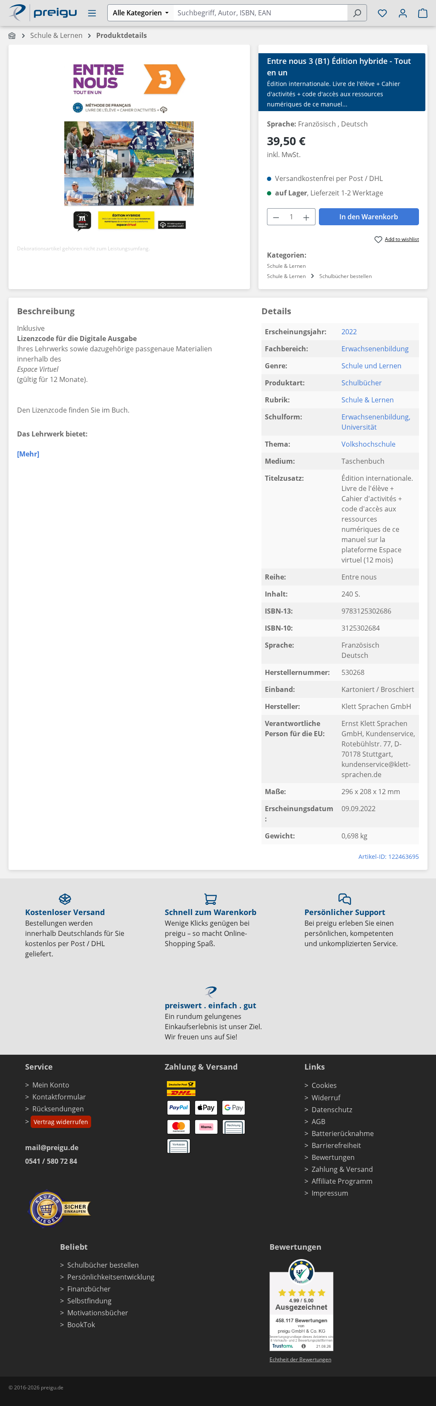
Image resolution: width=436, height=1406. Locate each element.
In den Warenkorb (368, 216)
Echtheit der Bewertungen (300, 1359)
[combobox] (260, 12)
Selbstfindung (89, 1301)
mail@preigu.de (51, 1147)
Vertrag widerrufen (61, 1122)
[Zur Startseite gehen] (43, 12)
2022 (349, 331)
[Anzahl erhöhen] (307, 216)
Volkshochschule (368, 444)
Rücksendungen (58, 1108)
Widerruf (326, 1097)
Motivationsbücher (97, 1312)
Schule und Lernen (371, 365)
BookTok (81, 1324)
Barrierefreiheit (336, 1145)
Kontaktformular (59, 1097)
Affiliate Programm (342, 1181)
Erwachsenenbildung (375, 348)
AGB (318, 1121)
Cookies (324, 1085)
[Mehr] (28, 454)
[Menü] (92, 12)
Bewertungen (333, 1157)
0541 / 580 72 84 (51, 1161)
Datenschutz (332, 1109)
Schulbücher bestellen (103, 1265)
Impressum (330, 1193)
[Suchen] (357, 12)
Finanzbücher (89, 1289)
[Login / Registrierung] (403, 12)
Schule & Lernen (367, 400)
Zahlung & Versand (342, 1169)
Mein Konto (50, 1085)
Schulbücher (361, 382)
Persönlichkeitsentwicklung (111, 1277)
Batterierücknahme (343, 1133)
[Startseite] (13, 35)
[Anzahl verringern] (276, 216)
